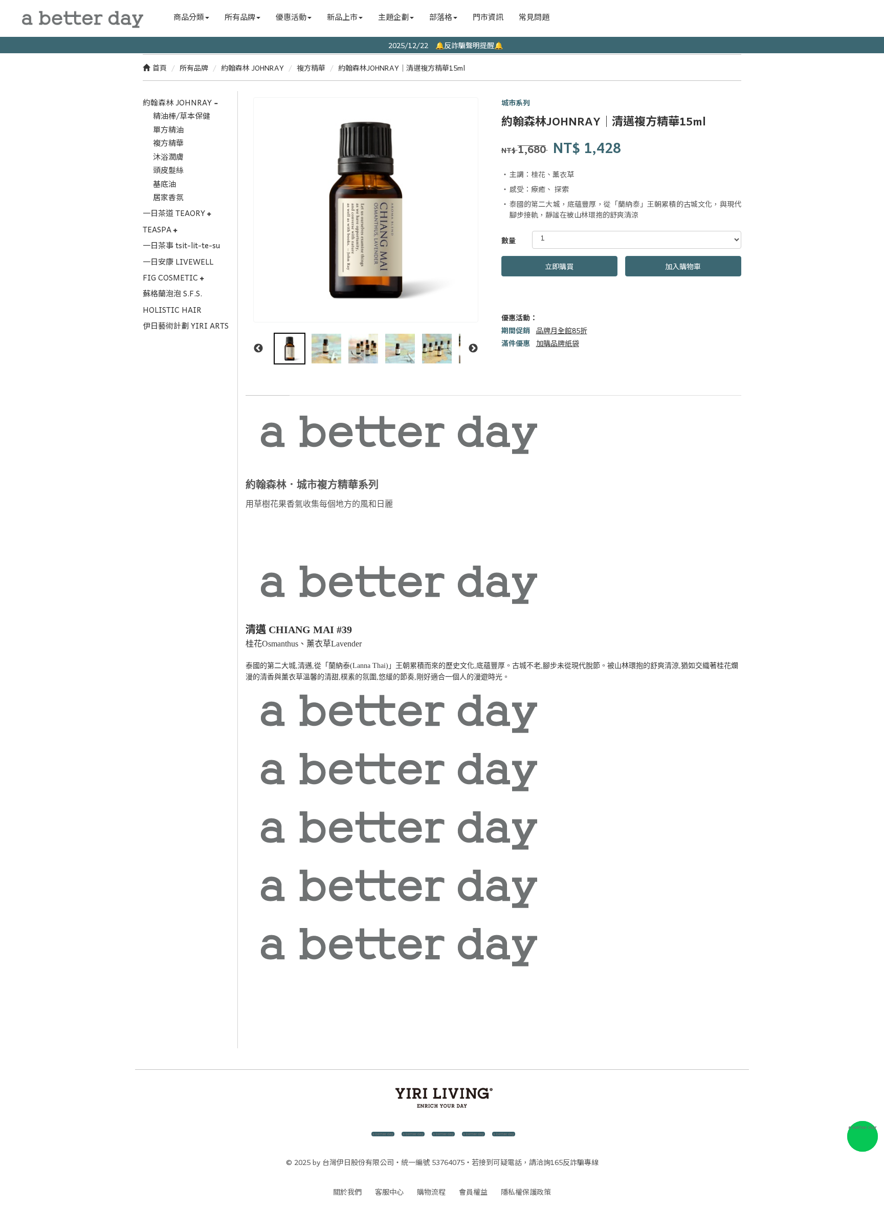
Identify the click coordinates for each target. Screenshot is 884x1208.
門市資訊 (488, 17)
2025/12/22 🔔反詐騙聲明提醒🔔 (442, 45)
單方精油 (168, 129)
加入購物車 (683, 266)
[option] (366, 209)
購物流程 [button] (431, 1191)
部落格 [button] (440, 17)
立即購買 (559, 266)
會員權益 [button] (473, 1191)
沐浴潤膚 (168, 156)
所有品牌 (194, 67)
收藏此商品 (544, 302)
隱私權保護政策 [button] (526, 1191)
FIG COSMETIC (171, 277)
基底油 (164, 184)
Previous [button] (258, 348)
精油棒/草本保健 (181, 116)
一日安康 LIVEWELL (178, 261)
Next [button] (473, 348)
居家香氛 (168, 197)
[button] (191, 17)
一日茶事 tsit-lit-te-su (181, 245)
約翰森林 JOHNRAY (252, 67)
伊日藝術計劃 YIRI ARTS (186, 325)
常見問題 (534, 17)
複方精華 (311, 67)
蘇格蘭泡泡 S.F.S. (172, 293)
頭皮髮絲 (168, 170)
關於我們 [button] (347, 1191)
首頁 (159, 67)
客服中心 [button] (389, 1191)
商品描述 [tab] (267, 385)
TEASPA (158, 229)
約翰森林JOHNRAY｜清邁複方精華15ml (401, 67)
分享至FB (508, 302)
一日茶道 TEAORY (175, 213)
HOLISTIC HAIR (172, 310)
